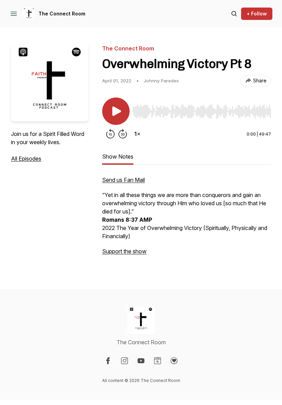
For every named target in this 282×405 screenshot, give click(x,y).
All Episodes (26, 158)
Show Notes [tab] (117, 156)
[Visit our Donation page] (174, 360)
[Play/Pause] (116, 111)
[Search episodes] (234, 14)
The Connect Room (62, 13)
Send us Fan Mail (123, 179)
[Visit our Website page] (157, 360)
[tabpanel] (186, 219)
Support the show (124, 251)
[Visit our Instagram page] (124, 360)
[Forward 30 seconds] (123, 134)
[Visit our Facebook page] (108, 360)
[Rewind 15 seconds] (110, 134)
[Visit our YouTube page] (141, 360)
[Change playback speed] (137, 134)
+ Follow (257, 13)
